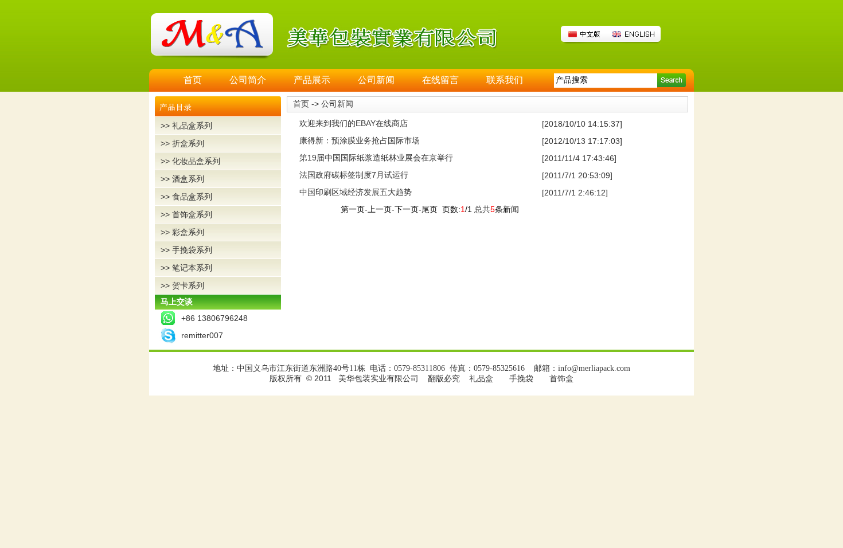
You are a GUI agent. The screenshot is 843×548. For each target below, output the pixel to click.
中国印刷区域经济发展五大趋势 (355, 192)
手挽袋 (521, 378)
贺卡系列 (188, 285)
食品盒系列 (192, 196)
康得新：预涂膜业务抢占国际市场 (359, 140)
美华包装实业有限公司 (378, 378)
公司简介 (247, 80)
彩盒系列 (188, 232)
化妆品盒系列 (196, 161)
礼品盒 (481, 378)
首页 (193, 80)
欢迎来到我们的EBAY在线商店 (353, 123)
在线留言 (440, 80)
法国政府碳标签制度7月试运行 (353, 174)
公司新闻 (376, 80)
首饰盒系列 (192, 214)
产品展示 (312, 80)
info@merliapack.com (594, 368)
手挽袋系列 (192, 250)
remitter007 (202, 335)
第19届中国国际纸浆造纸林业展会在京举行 (376, 157)
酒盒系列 (188, 178)
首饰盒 (561, 378)
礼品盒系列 (192, 125)
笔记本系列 (192, 267)
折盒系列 (188, 143)
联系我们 (504, 80)
